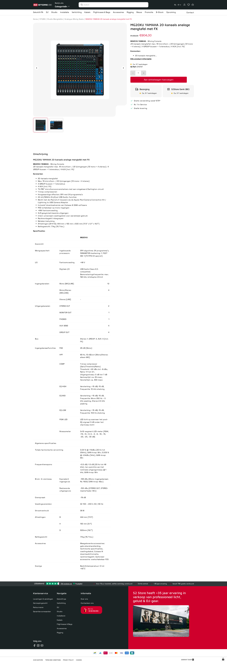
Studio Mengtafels (55, 19)
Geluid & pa (61, 599)
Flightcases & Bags (64, 624)
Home (35, 19)
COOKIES (79, 660)
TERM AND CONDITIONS (53, 660)
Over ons (84, 599)
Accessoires (62, 628)
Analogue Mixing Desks (74, 19)
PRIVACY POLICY (68, 660)
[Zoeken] (81, 4)
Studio (59, 611)
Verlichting (61, 603)
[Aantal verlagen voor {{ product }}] (133, 73)
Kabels (59, 620)
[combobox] (177, 5)
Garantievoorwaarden (42, 611)
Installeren (61, 616)
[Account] (184, 5)
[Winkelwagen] (193, 5)
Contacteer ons (87, 603)
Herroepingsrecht (40, 603)
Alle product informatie (140, 59)
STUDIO (42, 19)
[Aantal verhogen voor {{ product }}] (143, 73)
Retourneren (38, 607)
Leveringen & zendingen (43, 599)
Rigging (60, 633)
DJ (58, 607)
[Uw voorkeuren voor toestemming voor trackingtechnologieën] (223, 659)
